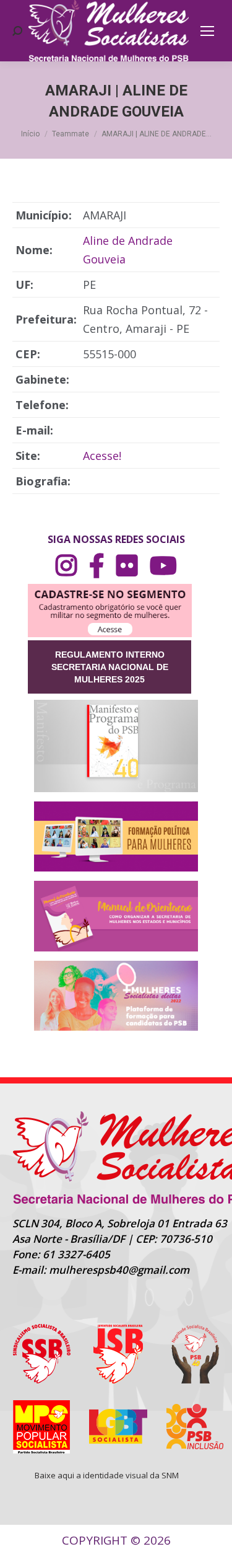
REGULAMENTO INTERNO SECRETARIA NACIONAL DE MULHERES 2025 (109, 667)
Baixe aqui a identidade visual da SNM (107, 1475)
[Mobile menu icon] (207, 31)
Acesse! (102, 455)
